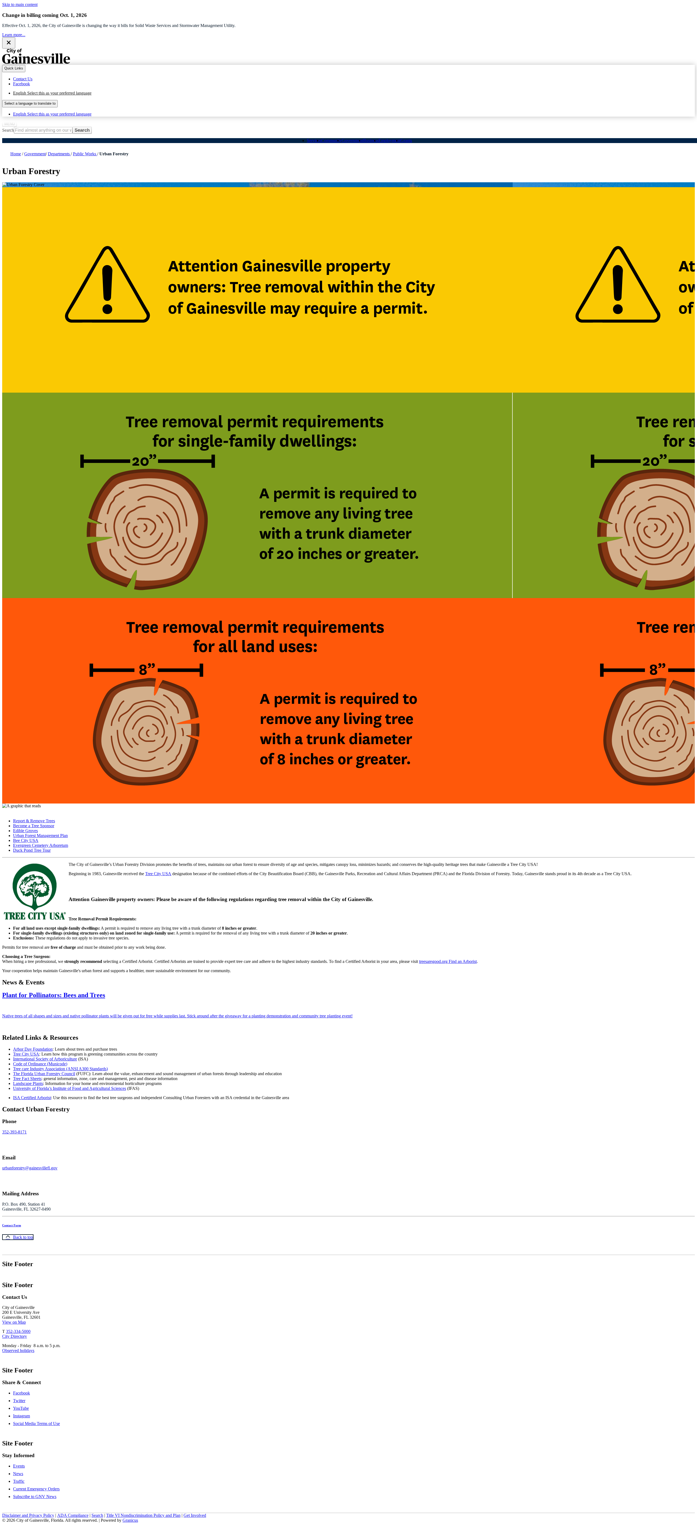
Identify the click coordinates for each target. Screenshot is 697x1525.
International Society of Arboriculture (45, 1059)
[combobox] (30, 103)
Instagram (21, 1416)
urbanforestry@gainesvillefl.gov (29, 1168)
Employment (389, 140)
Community (331, 140)
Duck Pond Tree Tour (32, 850)
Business (370, 140)
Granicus (130, 1520)
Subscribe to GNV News (34, 1496)
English (52, 93)
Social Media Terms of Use (36, 1423)
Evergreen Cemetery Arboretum (40, 845)
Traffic (19, 1481)
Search (8, 130)
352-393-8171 (14, 1132)
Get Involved (195, 1515)
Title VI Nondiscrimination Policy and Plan (143, 1515)
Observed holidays (18, 1350)
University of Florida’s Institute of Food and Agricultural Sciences (69, 1088)
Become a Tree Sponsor (33, 825)
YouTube (21, 1408)
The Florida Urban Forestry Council (44, 1073)
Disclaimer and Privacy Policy (28, 1515)
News (18, 1473)
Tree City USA (158, 873)
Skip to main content (20, 4)
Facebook (21, 1393)
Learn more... (13, 34)
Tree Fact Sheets (27, 1078)
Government (352, 140)
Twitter (19, 1400)
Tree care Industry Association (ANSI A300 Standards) (60, 1068)
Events (19, 1466)
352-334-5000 (18, 1331)
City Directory (14, 1336)
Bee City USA (25, 840)
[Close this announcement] (8, 42)
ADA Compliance (72, 1515)
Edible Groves (25, 830)
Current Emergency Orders (36, 1489)
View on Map (14, 1322)
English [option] (52, 114)
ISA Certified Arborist (32, 1097)
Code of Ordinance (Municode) (40, 1064)
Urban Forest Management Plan (40, 835)
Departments (59, 153)
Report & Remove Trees (34, 820)
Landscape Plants (28, 1083)
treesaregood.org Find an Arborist (448, 961)
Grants (406, 140)
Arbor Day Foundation (33, 1049)
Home (15, 153)
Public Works (85, 153)
